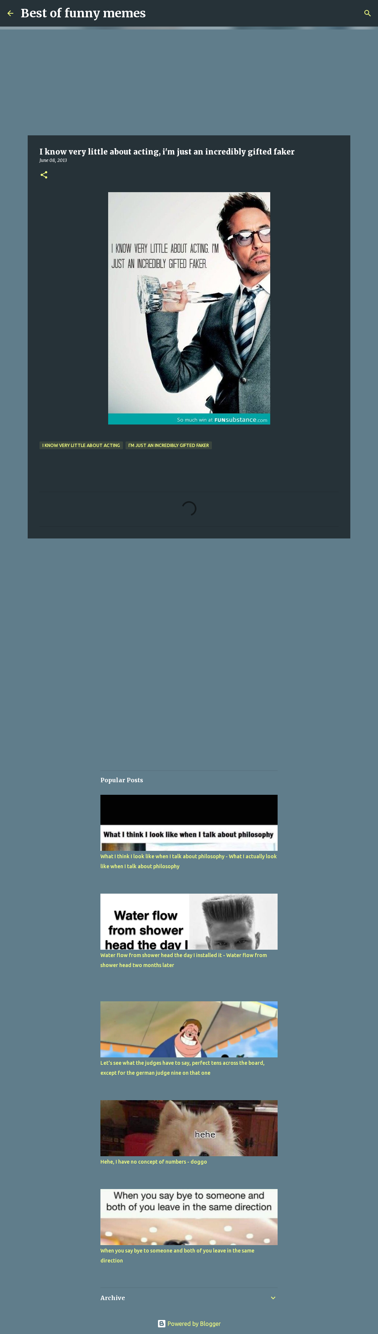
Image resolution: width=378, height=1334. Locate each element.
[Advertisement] (189, 81)
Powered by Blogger (193, 1323)
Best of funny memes (83, 13)
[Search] (367, 13)
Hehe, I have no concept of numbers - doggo (153, 1162)
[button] (43, 175)
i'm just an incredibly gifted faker (168, 445)
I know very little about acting (81, 445)
